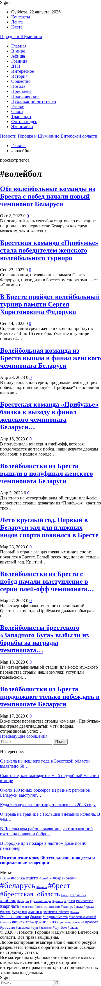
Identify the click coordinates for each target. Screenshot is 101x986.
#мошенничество (14, 917)
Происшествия (25, 96)
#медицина (19, 912)
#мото (74, 912)
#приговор (64, 922)
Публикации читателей (33, 101)
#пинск (18, 922)
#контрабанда (72, 906)
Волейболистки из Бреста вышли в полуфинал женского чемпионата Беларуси (46, 473)
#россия (7, 927)
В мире (18, 51)
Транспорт (21, 116)
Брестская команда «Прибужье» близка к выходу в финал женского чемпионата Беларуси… (49, 416)
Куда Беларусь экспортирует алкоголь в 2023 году (48, 804)
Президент (21, 91)
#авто (32, 878)
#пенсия (5, 922)
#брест (59, 885)
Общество (21, 81)
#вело (64, 895)
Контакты (20, 17)
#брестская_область (30, 894)
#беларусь (17, 885)
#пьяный (78, 922)
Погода (18, 86)
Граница (19, 61)
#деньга (57, 901)
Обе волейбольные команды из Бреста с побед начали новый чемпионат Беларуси (47, 196)
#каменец (41, 906)
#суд (34, 927)
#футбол (60, 927)
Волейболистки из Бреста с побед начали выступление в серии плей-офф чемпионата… (47, 581)
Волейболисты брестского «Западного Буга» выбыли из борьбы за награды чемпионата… (44, 639)
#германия (78, 895)
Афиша (18, 56)
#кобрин (54, 906)
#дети (69, 900)
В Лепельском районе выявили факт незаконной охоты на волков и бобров (46, 831)
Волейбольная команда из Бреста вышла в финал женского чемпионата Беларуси (50, 358)
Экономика (22, 126)
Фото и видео (24, 121)
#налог (36, 916)
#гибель (8, 900)
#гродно (23, 901)
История (19, 76)
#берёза (41, 887)
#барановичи (65, 878)
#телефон (45, 927)
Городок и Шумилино (21, 36)
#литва (5, 912)
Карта (16, 27)
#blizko (5, 878)
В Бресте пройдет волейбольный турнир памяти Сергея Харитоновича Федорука (50, 304)
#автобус (45, 878)
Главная (18, 46)
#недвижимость (55, 917)
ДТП (15, 66)
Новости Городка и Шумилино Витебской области (48, 136)
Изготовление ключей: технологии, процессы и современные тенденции (47, 860)
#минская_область (56, 912)
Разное (17, 106)
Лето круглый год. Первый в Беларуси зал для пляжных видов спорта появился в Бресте (49, 527)
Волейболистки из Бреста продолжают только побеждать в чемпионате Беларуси (50, 696)
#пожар (32, 922)
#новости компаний (82, 917)
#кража (89, 907)
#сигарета (22, 928)
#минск (35, 911)
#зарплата (9, 906)
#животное (84, 901)
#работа (91, 922)
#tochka (18, 878)
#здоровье (27, 906)
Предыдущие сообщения (23, 736)
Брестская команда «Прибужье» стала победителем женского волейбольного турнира (49, 250)
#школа (73, 928)
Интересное (22, 71)
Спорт (17, 111)
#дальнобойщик (40, 901)
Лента (17, 22)
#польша (47, 921)
